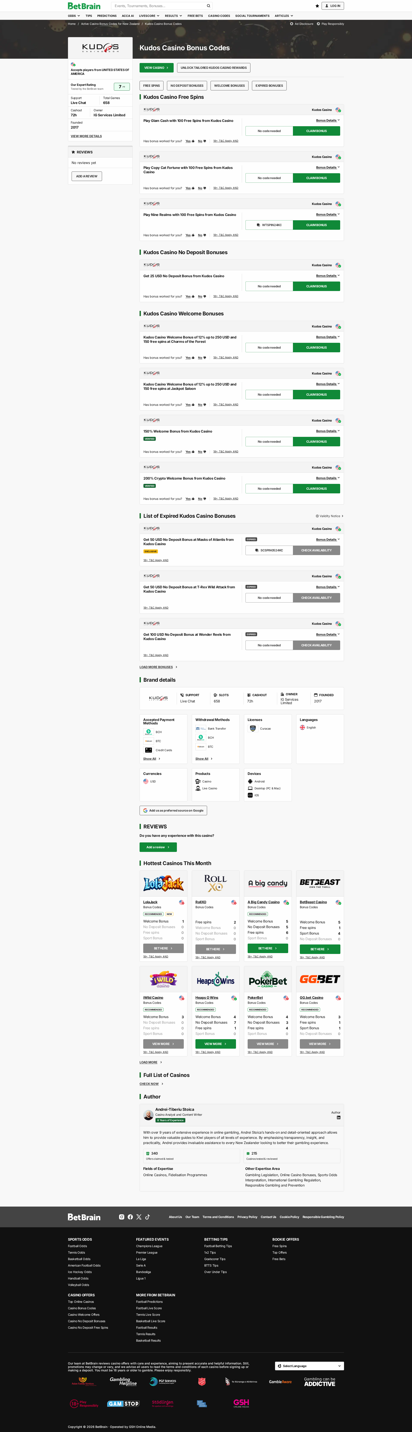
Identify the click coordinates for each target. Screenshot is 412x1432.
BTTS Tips (211, 1265)
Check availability (316, 550)
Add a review (86, 176)
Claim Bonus (316, 131)
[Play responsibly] (84, 1403)
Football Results (146, 1327)
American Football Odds (84, 1265)
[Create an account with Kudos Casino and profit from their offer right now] (226, 141)
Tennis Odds (76, 1252)
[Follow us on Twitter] (139, 1217)
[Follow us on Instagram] (121, 1217)
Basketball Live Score (150, 1321)
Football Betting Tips (218, 1246)
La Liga (141, 1259)
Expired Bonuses (269, 85)
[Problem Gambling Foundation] (162, 1381)
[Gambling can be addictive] (319, 1381)
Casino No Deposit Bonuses (86, 1321)
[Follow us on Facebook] (130, 1217)
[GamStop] (123, 1403)
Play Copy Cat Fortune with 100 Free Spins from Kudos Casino (188, 169)
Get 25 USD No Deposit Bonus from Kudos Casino (183, 276)
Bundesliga (143, 1272)
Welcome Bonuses (229, 85)
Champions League (149, 1246)
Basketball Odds (79, 1259)
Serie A (141, 1265)
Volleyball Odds (78, 1285)
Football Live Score (149, 1308)
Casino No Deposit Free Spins (88, 1327)
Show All (149, 758)
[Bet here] (156, 957)
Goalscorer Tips (214, 1259)
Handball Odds (78, 1278)
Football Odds (77, 1246)
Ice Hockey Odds (80, 1272)
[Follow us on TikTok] (147, 1217)
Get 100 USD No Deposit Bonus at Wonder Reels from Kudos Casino (187, 636)
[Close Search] (208, 6)
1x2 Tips (210, 1252)
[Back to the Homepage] (84, 5)
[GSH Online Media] (241, 1403)
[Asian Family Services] (84, 1381)
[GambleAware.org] (280, 1381)
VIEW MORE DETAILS (86, 136)
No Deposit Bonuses (187, 85)
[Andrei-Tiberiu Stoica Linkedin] (338, 1117)
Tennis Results (145, 1334)
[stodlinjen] (162, 1403)
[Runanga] (241, 1381)
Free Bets (278, 1259)
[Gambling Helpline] (123, 1381)
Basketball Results (148, 1340)
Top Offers (279, 1252)
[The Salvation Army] (202, 1381)
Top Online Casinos (81, 1301)
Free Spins (151, 85)
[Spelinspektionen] (202, 1403)
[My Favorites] (317, 6)
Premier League (146, 1252)
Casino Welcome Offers (83, 1314)
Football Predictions (149, 1301)
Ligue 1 (141, 1278)
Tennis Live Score (148, 1314)
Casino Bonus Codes (82, 1308)
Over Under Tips (215, 1272)
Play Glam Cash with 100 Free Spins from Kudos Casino (188, 120)
